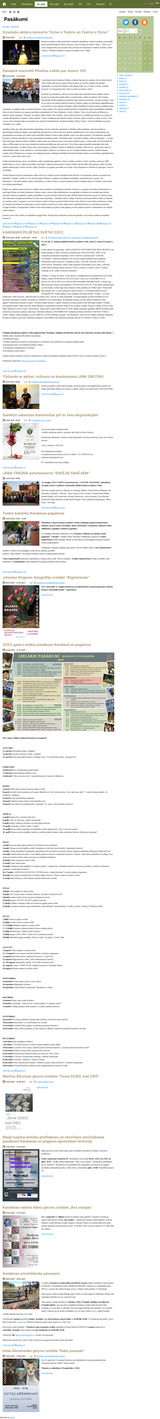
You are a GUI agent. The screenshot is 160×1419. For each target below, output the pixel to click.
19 (140, 58)
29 (145, 43)
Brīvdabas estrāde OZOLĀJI (59, 238)
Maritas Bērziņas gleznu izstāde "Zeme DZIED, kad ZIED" (51, 1076)
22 (120, 63)
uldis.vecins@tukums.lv (24, 1335)
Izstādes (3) (123, 87)
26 (130, 43)
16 (125, 58)
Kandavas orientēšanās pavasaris (31, 1273)
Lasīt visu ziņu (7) (52, 394)
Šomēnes (147, 12)
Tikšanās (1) (124, 108)
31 (130, 68)
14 (150, 53)
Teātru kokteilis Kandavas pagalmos (33, 513)
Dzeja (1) (123, 81)
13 (145, 53)
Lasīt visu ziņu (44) (53, 507)
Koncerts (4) (124, 93)
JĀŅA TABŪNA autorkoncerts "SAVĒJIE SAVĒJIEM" (46, 473)
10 (130, 53)
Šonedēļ (138, 12)
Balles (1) (123, 78)
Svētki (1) (123, 105)
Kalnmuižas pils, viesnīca (41, 420)
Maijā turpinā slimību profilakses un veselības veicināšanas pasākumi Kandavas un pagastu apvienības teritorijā (53, 1139)
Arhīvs (155, 12)
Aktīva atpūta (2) (126, 75)
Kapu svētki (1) (125, 90)
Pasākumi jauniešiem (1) (128, 96)
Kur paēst (54, 4)
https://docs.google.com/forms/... (34, 361)
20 (145, 58)
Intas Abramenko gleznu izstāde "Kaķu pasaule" (43, 1351)
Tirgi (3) (122, 111)
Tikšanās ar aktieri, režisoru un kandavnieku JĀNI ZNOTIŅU (53, 376)
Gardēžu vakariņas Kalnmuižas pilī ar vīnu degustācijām (50, 415)
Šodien (130, 12)
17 (130, 58)
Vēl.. (89, 4)
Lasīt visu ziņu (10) (14, 371)
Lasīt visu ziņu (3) (14, 467)
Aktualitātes (26, 4)
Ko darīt (41, 4)
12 (140, 53)
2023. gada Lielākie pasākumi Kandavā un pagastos (47, 645)
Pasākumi (15, 27)
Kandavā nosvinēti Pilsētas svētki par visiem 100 (44, 71)
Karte (13, 4)
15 (120, 58)
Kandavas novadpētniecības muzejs (45, 382)
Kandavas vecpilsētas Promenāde (39, 37)
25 (125, 43)
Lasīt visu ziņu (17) (53, 55)
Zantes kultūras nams (45, 1082)
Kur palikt (69, 4)
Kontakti (100, 4)
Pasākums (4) (124, 99)
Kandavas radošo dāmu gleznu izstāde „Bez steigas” (48, 1207)
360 (80, 4)
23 (125, 63)
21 (150, 58)
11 (135, 53)
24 (120, 43)
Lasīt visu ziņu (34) (14, 572)
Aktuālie (122, 12)
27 (135, 43)
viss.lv (12, 1417)
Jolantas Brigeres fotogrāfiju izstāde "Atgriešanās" (46, 577)
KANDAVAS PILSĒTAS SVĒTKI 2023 (33, 232)
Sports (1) (123, 102)
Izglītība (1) (123, 84)
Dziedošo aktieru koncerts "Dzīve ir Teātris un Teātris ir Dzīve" (55, 32)
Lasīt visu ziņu (47, 595)
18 (135, 58)
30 (150, 43)
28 (140, 43)
